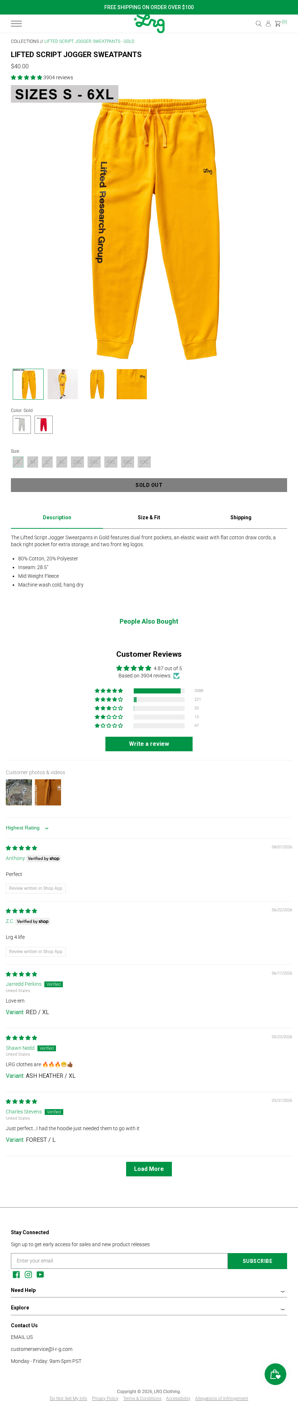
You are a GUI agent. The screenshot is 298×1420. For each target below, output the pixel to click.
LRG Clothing (167, 1391)
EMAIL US (22, 1337)
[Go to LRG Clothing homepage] (149, 32)
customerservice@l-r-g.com (41, 1349)
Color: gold (22, 410)
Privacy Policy (105, 1398)
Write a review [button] (149, 743)
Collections (25, 41)
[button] (27, 77)
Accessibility (178, 1398)
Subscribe (258, 1261)
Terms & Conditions (142, 1398)
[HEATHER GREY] (22, 425)
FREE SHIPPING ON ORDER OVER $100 (149, 7)
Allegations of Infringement (221, 1398)
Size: (15, 451)
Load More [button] (149, 1168)
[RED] (44, 425)
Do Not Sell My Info (68, 1398)
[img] (21, 848)
